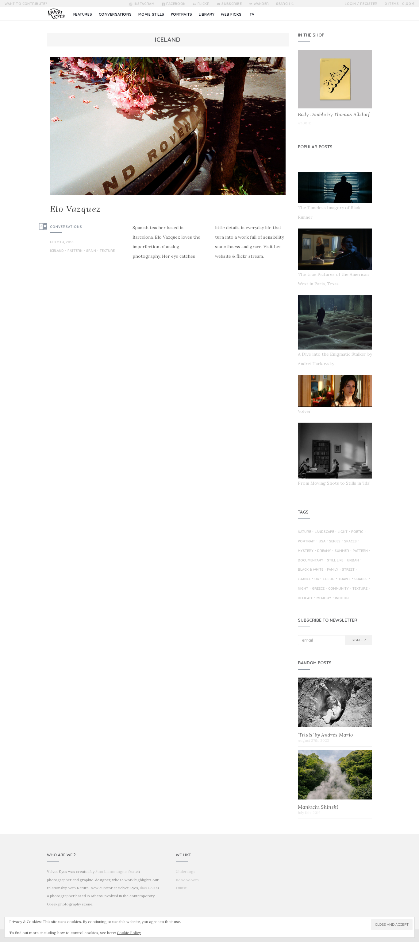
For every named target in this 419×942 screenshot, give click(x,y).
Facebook (176, 4)
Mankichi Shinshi (318, 807)
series (334, 541)
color (329, 579)
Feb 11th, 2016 (62, 242)
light (343, 532)
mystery (305, 551)
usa (322, 541)
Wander (261, 4)
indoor (342, 598)
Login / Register (361, 4)
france (304, 579)
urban (353, 560)
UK (316, 579)
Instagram (144, 4)
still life (335, 560)
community (338, 589)
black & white (310, 570)
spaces (350, 541)
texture (107, 251)
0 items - (399, 4)
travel (344, 579)
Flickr (204, 4)
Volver (304, 411)
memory (324, 598)
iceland (57, 251)
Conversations (66, 227)
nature (304, 532)
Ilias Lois (148, 887)
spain (91, 251)
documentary (310, 560)
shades (360, 579)
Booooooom (187, 880)
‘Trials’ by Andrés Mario (325, 735)
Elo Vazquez (75, 208)
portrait (306, 541)
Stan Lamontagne (111, 871)
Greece (318, 589)
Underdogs (185, 871)
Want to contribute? (26, 4)
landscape (324, 532)
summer (342, 551)
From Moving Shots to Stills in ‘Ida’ (334, 483)
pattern (75, 251)
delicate (305, 598)
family (332, 570)
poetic (357, 532)
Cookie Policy (129, 932)
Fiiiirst (181, 887)
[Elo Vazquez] (168, 126)
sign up (359, 640)
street (348, 570)
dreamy (324, 551)
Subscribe (231, 4)
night (303, 589)
